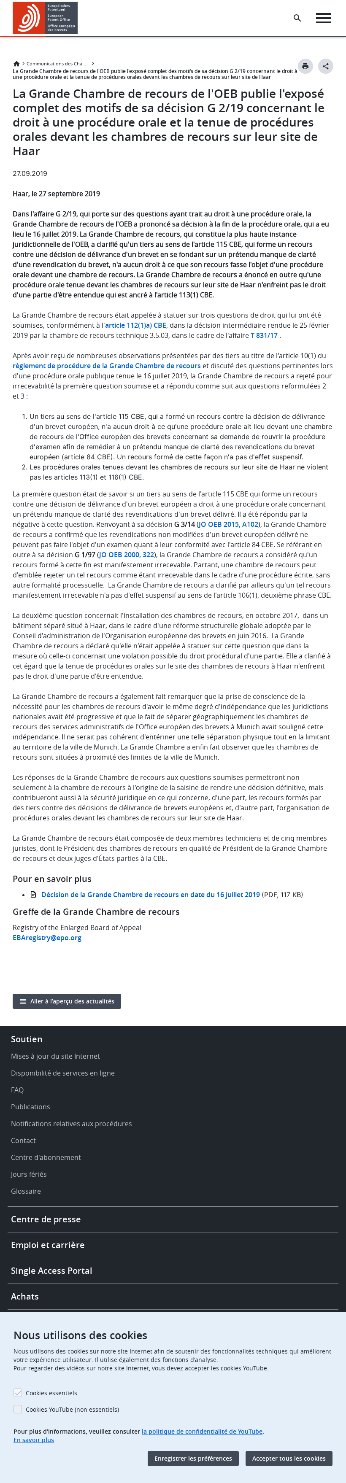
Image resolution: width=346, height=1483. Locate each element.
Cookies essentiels (51, 1393)
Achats (25, 1296)
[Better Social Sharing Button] (325, 66)
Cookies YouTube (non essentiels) (72, 1409)
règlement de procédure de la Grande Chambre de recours (107, 365)
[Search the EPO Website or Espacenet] (297, 18)
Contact (23, 1140)
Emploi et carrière (48, 1245)
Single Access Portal (51, 1270)
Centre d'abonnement (46, 1157)
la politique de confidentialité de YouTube (202, 1431)
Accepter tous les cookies (289, 1458)
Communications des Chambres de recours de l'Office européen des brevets (58, 63)
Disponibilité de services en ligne (63, 1073)
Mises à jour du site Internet (55, 1056)
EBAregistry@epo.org (47, 937)
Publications (30, 1106)
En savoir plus (34, 1440)
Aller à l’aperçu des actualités (72, 1001)
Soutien (27, 1039)
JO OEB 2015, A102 (228, 524)
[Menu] (323, 18)
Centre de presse (46, 1219)
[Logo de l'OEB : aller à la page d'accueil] (45, 18)
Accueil (16, 64)
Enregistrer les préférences (193, 1458)
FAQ (17, 1090)
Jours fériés (29, 1174)
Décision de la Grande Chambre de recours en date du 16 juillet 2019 (151, 894)
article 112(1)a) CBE (135, 325)
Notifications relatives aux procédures (71, 1123)
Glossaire (26, 1191)
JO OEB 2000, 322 (126, 554)
